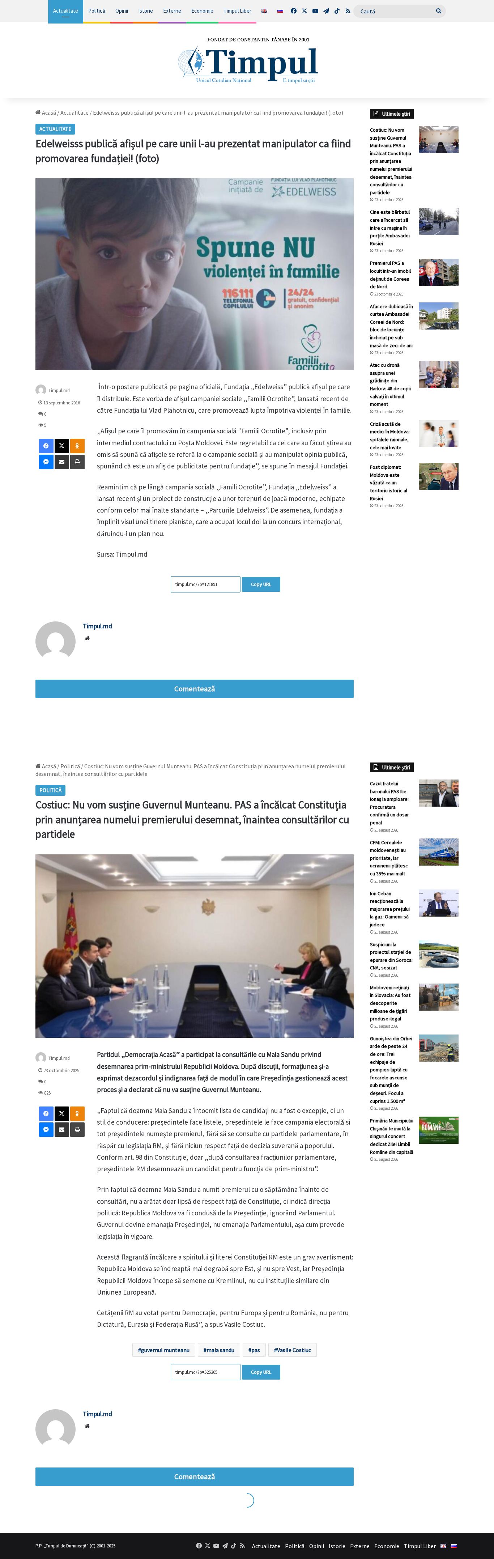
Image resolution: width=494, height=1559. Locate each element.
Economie (202, 10)
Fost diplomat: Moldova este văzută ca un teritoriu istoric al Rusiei (388, 482)
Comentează (194, 688)
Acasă (48, 112)
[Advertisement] (414, 635)
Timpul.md (59, 390)
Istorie (145, 10)
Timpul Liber (237, 10)
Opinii (121, 10)
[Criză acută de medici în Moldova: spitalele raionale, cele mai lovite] (439, 433)
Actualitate (65, 10)
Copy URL (261, 584)
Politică (96, 10)
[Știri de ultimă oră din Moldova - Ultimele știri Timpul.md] (247, 60)
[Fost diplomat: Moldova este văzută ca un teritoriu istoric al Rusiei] (439, 476)
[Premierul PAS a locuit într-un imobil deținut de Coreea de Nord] (439, 272)
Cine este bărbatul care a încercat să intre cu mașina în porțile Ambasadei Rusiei (390, 227)
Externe (172, 10)
